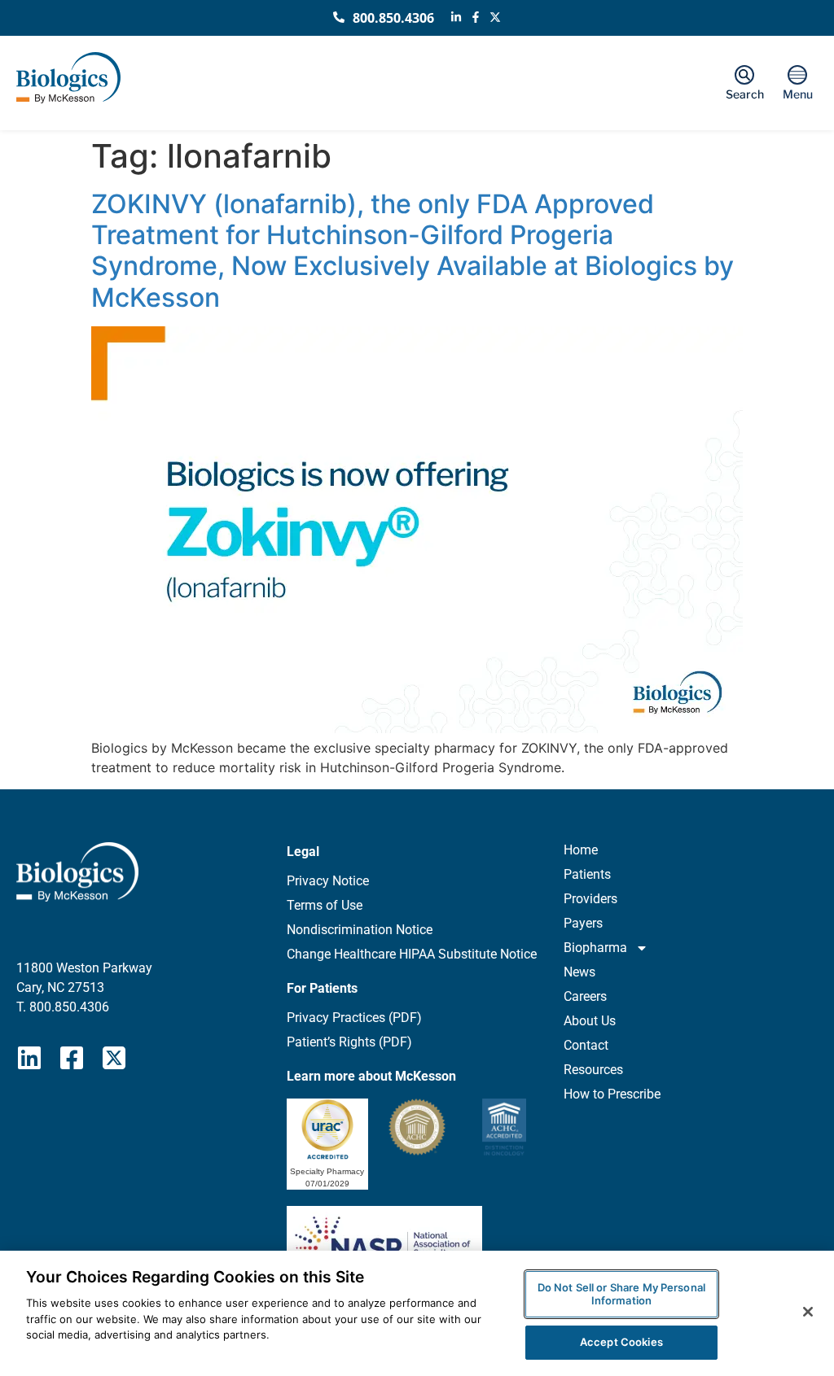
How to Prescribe (612, 1094)
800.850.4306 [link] (69, 1007)
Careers (585, 996)
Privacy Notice (328, 881)
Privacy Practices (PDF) (354, 1017)
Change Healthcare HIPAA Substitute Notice (412, 954)
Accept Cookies (621, 1341)
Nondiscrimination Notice (359, 929)
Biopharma (595, 947)
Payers (583, 923)
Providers (590, 898)
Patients (587, 874)
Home (581, 850)
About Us (590, 1021)
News (579, 972)
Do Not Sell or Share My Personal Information (621, 1294)
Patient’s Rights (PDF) (349, 1042)
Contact (586, 1045)
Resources (593, 1069)
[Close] (808, 1312)
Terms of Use (324, 905)
